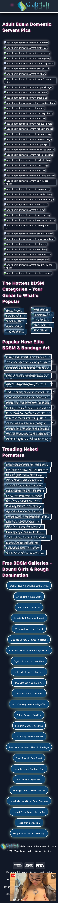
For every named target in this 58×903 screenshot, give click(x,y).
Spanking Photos (16, 321)
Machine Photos (43, 325)
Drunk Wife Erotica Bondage (29, 736)
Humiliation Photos (17, 316)
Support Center (43, 851)
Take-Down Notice (23, 851)
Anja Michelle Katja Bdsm (29, 596)
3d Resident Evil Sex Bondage (29, 672)
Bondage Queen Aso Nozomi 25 (29, 790)
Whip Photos (41, 309)
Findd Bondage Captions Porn (29, 769)
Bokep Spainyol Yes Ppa (29, 715)
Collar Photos (41, 320)
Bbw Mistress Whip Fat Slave (29, 683)
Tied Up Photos (15, 331)
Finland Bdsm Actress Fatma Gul (29, 812)
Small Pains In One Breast (29, 758)
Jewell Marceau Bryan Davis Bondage (29, 801)
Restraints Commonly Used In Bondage (29, 747)
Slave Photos (41, 330)
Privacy (52, 846)
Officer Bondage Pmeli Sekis (29, 693)
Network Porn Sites (36, 846)
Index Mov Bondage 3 (29, 822)
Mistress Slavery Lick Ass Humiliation (29, 639)
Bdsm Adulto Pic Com (29, 607)
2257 (9, 851)
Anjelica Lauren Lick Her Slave (29, 661)
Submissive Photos (45, 314)
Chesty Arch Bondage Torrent (29, 618)
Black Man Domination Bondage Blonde (29, 650)
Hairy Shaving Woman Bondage (29, 833)
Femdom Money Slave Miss (29, 726)
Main (22, 846)
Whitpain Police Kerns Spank (29, 629)
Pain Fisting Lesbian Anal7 (29, 779)
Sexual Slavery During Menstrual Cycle (29, 586)
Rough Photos (14, 326)
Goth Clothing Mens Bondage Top (29, 704)
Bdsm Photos (14, 310)
